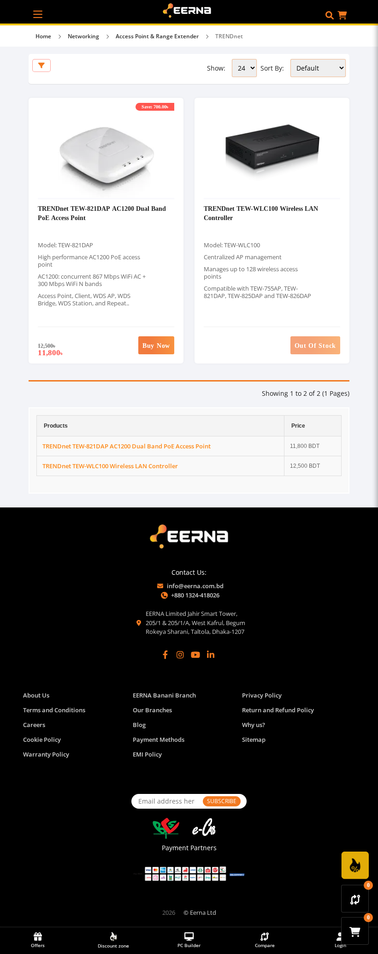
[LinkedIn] (211, 654)
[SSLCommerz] (189, 874)
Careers (34, 725)
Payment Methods (158, 739)
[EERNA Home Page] (189, 10)
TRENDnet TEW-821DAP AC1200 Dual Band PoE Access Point (126, 446)
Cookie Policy (42, 739)
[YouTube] (195, 654)
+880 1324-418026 (195, 595)
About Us (36, 695)
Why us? (253, 725)
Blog (139, 725)
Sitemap (254, 739)
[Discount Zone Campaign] (355, 865)
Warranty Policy (46, 754)
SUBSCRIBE (221, 801)
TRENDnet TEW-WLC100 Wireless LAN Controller (110, 466)
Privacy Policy (262, 695)
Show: (216, 68)
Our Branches (152, 710)
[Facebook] (165, 654)
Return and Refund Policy (278, 710)
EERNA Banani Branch (164, 695)
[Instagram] (180, 654)
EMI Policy (147, 754)
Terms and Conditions (54, 710)
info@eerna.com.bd (195, 586)
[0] (355, 898)
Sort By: (272, 68)
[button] (329, 15)
